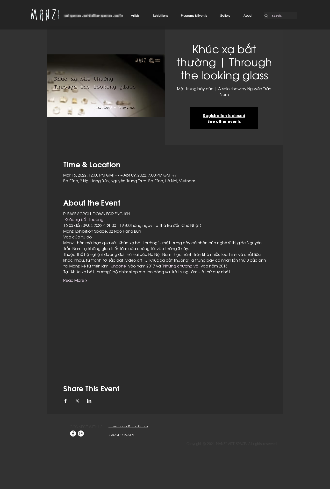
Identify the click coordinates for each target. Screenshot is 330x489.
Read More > (75, 280)
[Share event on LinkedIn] (89, 401)
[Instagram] (81, 433)
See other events (224, 121)
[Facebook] (73, 433)
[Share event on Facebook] (65, 401)
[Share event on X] (77, 401)
